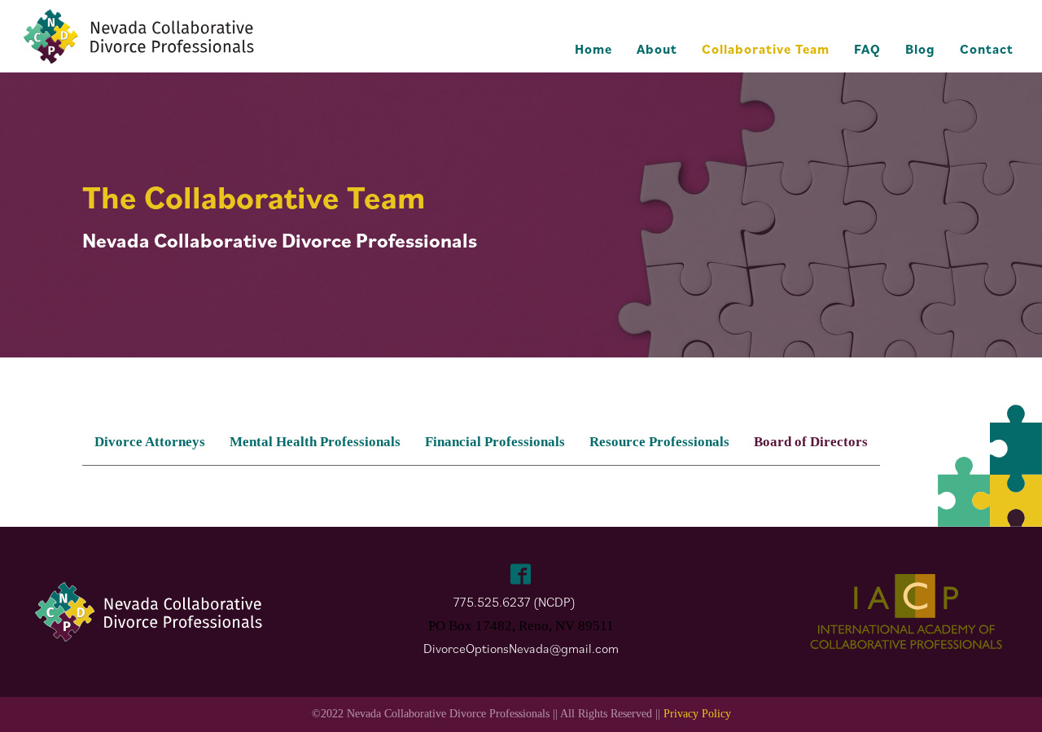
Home (593, 49)
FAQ (867, 49)
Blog (920, 49)
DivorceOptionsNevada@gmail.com (521, 648)
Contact (987, 49)
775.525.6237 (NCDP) (514, 602)
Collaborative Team (766, 49)
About (657, 49)
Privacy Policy (697, 714)
